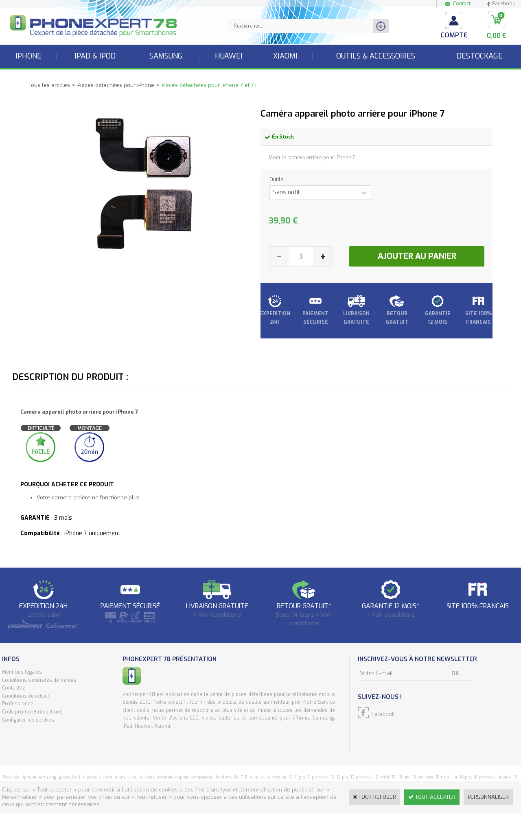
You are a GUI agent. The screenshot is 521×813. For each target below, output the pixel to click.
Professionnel (18, 703)
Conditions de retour (26, 696)
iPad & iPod (95, 56)
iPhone (28, 56)
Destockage (480, 56)
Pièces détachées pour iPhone (115, 85)
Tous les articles (49, 85)
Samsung (166, 56)
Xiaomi (285, 56)
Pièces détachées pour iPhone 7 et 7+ (209, 85)
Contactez (13, 688)
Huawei (229, 56)
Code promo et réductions (32, 712)
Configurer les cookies (28, 720)
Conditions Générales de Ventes (39, 680)
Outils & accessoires (375, 56)
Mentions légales (22, 672)
